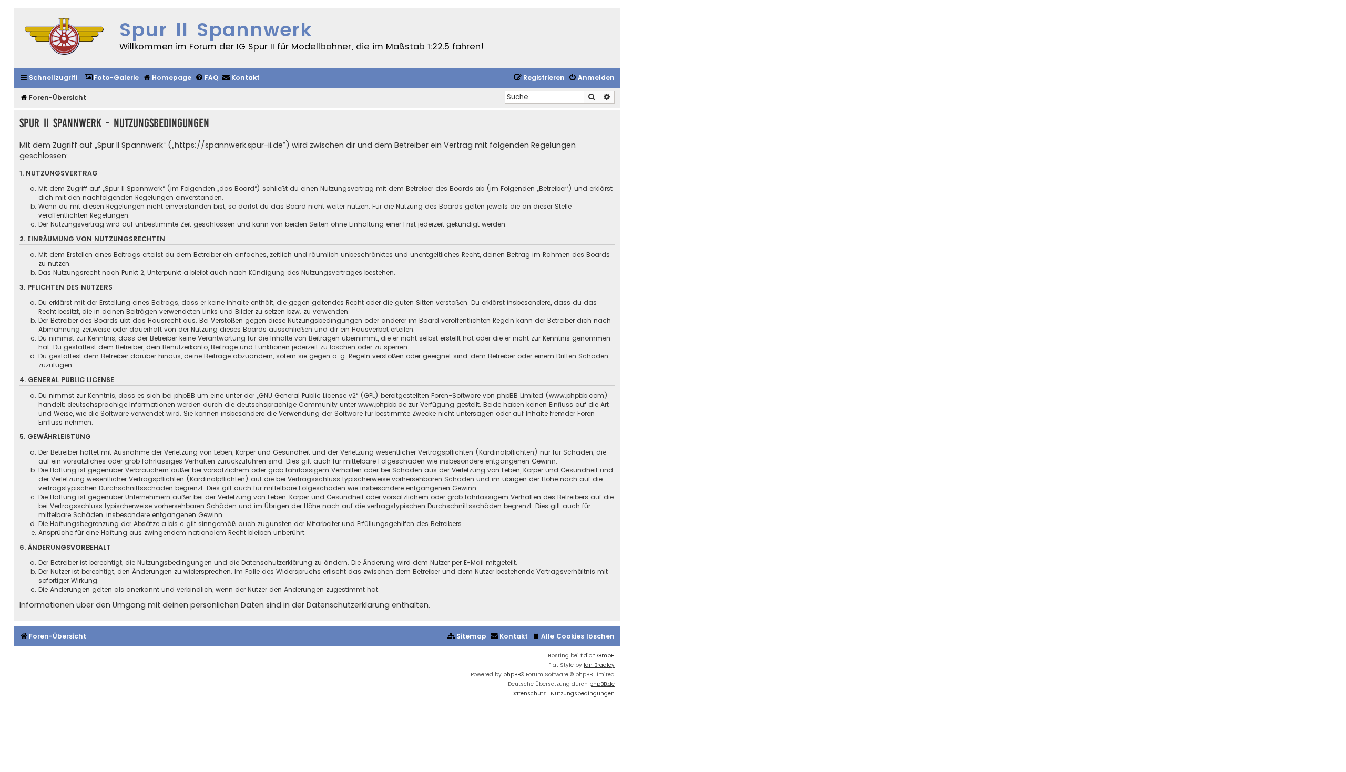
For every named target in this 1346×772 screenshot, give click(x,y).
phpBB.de (602, 684)
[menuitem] (111, 78)
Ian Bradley (599, 665)
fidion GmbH (597, 656)
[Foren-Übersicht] (64, 38)
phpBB (512, 674)
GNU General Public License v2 (307, 395)
